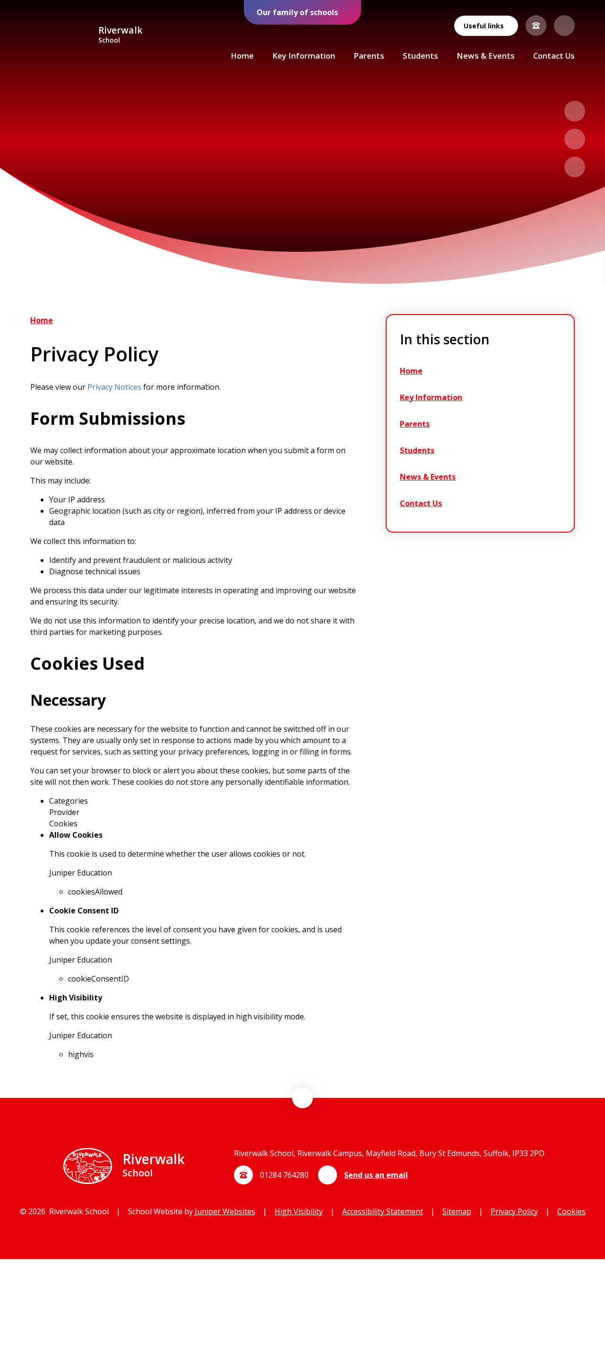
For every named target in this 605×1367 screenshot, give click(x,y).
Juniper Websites (225, 1211)
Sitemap (456, 1211)
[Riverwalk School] (60, 35)
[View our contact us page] (536, 25)
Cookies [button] (571, 1211)
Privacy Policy (514, 1211)
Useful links (484, 25)
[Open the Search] (564, 25)
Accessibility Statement (382, 1211)
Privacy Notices (114, 387)
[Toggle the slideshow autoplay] (574, 167)
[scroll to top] (302, 1097)
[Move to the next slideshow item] (574, 139)
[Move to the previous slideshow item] (574, 111)
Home (41, 320)
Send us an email (376, 1175)
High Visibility (299, 1211)
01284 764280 (284, 1175)
